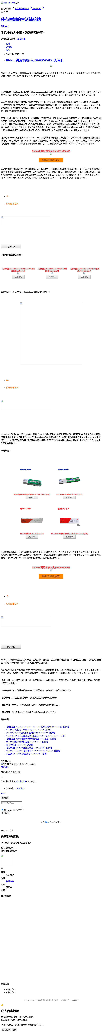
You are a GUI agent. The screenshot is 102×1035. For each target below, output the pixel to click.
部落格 (9, 47)
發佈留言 (5, 813)
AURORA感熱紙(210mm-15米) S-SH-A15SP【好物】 (29, 730)
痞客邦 (19, 781)
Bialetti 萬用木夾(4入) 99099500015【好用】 (35, 60)
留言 (24, 781)
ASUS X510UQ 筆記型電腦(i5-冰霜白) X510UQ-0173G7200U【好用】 (36, 736)
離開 (14, 1030)
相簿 (8, 44)
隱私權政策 (65, 1000)
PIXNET (32, 1000)
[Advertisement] (51, 937)
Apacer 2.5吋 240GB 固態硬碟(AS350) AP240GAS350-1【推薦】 (33, 751)
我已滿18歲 (6, 1030)
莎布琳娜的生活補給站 (21, 19)
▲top (3, 793)
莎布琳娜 (5, 767)
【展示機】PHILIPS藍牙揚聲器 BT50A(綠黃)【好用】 (29, 748)
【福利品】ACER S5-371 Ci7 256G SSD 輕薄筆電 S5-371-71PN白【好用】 (38, 727)
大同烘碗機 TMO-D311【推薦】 (20, 745)
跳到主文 (5, 26)
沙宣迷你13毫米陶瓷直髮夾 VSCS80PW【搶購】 (27, 754)
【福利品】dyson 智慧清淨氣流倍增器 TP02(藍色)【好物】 (31, 739)
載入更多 (5, 798)
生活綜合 (21, 39)
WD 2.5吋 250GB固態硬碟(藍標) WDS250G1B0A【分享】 (31, 733)
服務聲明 (74, 1000)
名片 (8, 50)
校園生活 (20, 788)
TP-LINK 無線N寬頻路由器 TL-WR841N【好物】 (27, 742)
